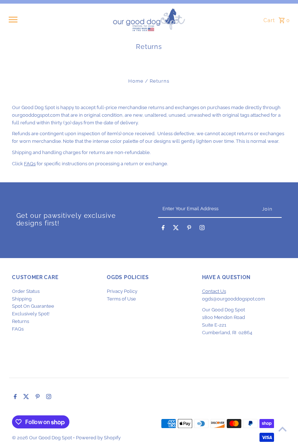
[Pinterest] (189, 229)
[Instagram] (202, 229)
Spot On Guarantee (33, 306)
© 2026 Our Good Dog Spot (42, 437)
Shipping (22, 299)
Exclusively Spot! (30, 313)
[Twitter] (176, 229)
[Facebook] (163, 229)
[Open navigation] (58, 20)
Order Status (26, 291)
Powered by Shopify (98, 437)
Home (136, 81)
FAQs (30, 163)
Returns (20, 321)
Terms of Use (121, 299)
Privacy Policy (122, 291)
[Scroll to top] (282, 429)
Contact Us (214, 291)
